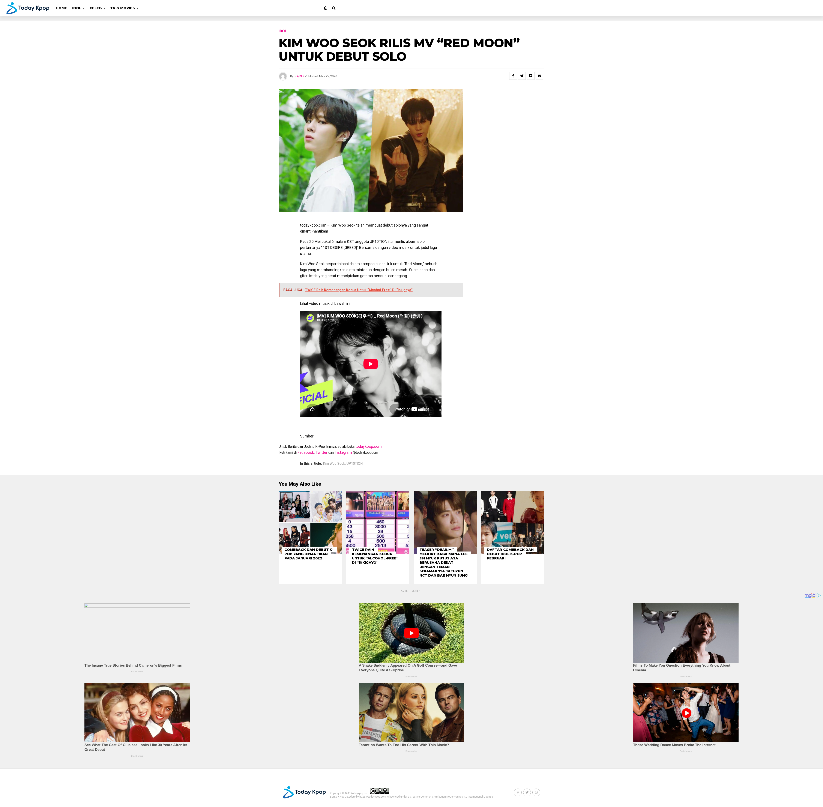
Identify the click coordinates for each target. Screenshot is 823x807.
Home (61, 8)
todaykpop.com (368, 446)
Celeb (96, 8)
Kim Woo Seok (334, 463)
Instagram (343, 452)
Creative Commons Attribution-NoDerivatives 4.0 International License (451, 796)
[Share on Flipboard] (531, 76)
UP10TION (355, 463)
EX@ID (299, 76)
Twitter (321, 452)
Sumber (307, 436)
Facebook (305, 452)
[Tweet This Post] (522, 76)
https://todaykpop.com (372, 796)
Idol (76, 8)
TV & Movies (122, 8)
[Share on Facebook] (513, 76)
